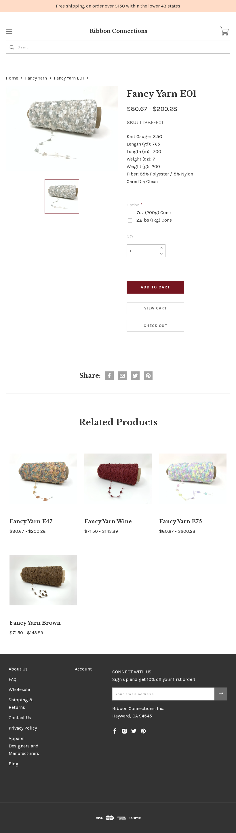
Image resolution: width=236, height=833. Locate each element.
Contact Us (20, 717)
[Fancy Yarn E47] (43, 479)
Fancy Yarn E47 (30, 521)
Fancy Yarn (36, 78)
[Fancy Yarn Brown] (43, 580)
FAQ (12, 679)
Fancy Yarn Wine (108, 521)
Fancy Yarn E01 (69, 78)
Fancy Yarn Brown (35, 623)
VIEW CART (155, 308)
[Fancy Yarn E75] (193, 479)
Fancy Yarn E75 (180, 521)
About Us (18, 669)
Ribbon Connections (118, 31)
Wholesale (19, 689)
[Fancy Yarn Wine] (118, 479)
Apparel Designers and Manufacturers (24, 746)
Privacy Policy (23, 728)
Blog (13, 763)
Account (83, 669)
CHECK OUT (155, 326)
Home (12, 78)
